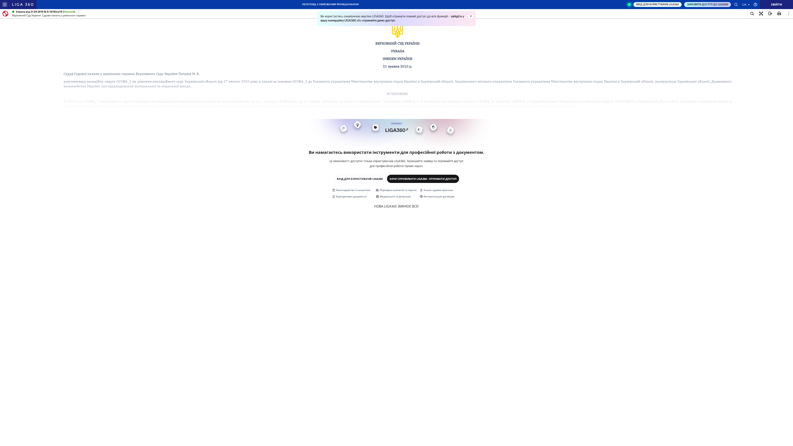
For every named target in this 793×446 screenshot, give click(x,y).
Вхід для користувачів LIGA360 (360, 179)
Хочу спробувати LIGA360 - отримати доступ (423, 179)
